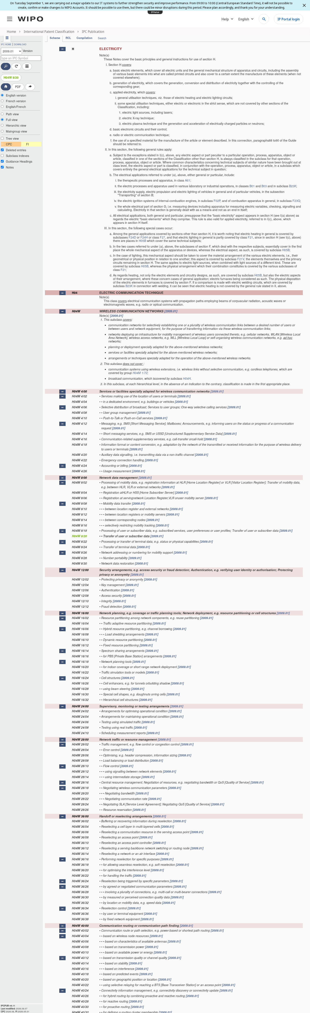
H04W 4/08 (79, 412)
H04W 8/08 (79, 503)
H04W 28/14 (80, 777)
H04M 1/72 (140, 373)
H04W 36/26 (80, 886)
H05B (142, 241)
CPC (9, 144)
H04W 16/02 (80, 618)
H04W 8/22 (79, 541)
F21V (240, 259)
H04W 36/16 (80, 859)
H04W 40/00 (80, 925)
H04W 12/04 (80, 585)
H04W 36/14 (80, 853)
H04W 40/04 (80, 936)
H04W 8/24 (79, 547)
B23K (292, 186)
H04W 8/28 (79, 558)
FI (27, 144)
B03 (264, 186)
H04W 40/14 (80, 963)
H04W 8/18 (79, 530)
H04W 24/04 (80, 716)
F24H (144, 237)
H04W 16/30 (80, 694)
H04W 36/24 (80, 881)
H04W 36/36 (80, 913)
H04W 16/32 (80, 699)
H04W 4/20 (79, 454)
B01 (252, 186)
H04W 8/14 (79, 520)
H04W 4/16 (79, 439)
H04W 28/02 (80, 744)
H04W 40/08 (80, 947)
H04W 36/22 (80, 875)
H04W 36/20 (80, 870)
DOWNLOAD (20, 44)
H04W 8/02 (79, 482)
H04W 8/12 (79, 514)
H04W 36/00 (80, 816)
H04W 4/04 (79, 401)
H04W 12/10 (80, 601)
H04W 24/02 (80, 711)
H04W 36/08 (80, 837)
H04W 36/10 (80, 843)
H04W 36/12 (80, 848)
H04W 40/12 (80, 958)
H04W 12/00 (80, 570)
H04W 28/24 (80, 804)
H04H (187, 378)
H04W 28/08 (80, 760)
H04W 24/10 (80, 733)
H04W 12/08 (80, 595)
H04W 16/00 (80, 613)
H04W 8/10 (79, 509)
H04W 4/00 (79, 391)
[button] (62, 49)
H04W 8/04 (79, 492)
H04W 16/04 (80, 623)
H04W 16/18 (80, 661)
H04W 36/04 (80, 826)
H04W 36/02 (80, 821)
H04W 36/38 (80, 919)
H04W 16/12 (80, 645)
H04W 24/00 (80, 706)
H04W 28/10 (80, 766)
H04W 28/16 (80, 782)
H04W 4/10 (79, 418)
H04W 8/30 (79, 563)
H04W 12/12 (80, 606)
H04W (76, 311)
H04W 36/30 (80, 897)
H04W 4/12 (79, 423)
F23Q (296, 201)
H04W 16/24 (80, 678)
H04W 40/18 (80, 974)
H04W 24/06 (80, 722)
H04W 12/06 (80, 590)
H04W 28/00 (80, 739)
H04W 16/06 (80, 629)
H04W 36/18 (80, 864)
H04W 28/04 (80, 750)
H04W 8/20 (11, 77)
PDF (18, 87)
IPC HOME (6, 44)
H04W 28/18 (80, 788)
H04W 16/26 (80, 683)
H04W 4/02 (79, 396)
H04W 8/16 (79, 525)
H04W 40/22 (80, 985)
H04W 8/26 (79, 552)
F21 (250, 237)
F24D (132, 237)
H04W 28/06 (80, 755)
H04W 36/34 (80, 908)
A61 (187, 180)
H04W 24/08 (80, 727)
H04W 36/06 (80, 832)
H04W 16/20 (80, 667)
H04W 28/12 (80, 771)
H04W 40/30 (80, 1007)
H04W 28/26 (80, 809)
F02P (217, 201)
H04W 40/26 (80, 996)
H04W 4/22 (79, 460)
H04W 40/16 (80, 969)
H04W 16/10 (80, 640)
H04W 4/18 (79, 444)
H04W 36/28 (80, 892)
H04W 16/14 (80, 650)
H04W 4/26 (79, 471)
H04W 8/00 (79, 477)
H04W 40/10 (80, 952)
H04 (74, 292)
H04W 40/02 (80, 930)
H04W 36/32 (80, 902)
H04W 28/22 (80, 799)
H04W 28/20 (80, 793)
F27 (162, 237)
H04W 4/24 (79, 465)
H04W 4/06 (79, 407)
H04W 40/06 (80, 941)
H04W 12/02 (80, 579)
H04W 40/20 (80, 979)
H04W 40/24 (80, 990)
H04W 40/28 (80, 1001)
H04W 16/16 (80, 656)
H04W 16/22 (80, 672)
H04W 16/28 (80, 689)
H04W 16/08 (80, 634)
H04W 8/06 (79, 498)
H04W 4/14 (79, 433)
